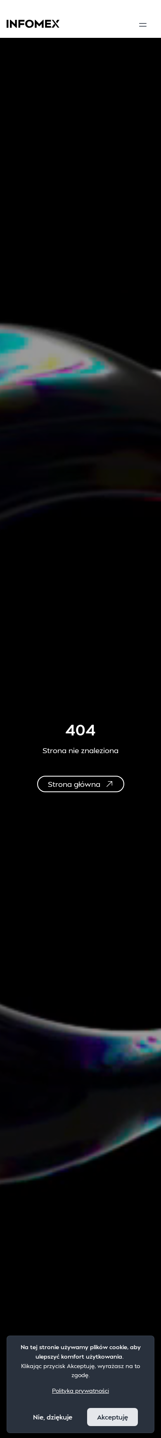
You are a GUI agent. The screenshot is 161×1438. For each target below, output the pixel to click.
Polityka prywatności (80, 1390)
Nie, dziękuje (52, 1416)
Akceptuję (112, 1416)
